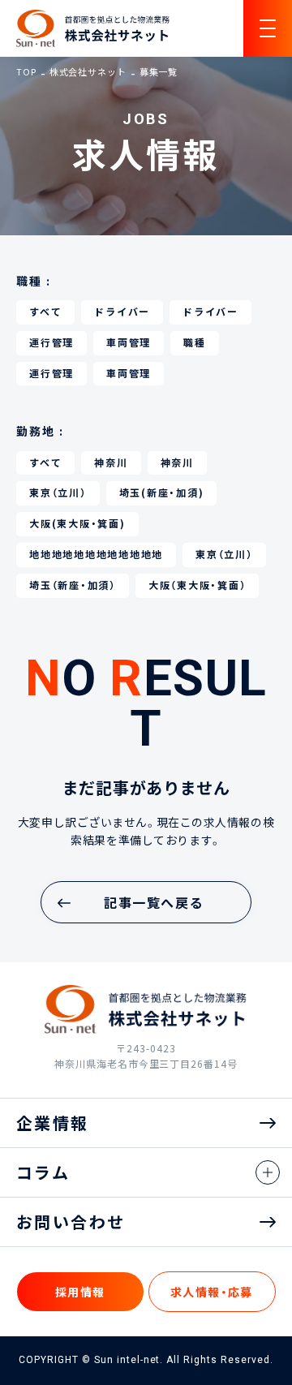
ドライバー (122, 311)
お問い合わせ (70, 1221)
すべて (45, 311)
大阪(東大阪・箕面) (77, 523)
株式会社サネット (88, 72)
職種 (194, 342)
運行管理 (51, 342)
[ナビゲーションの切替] (267, 28)
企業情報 (52, 1122)
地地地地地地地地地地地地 (96, 554)
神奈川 (110, 462)
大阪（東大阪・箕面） (197, 585)
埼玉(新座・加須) (161, 492)
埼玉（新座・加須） (72, 585)
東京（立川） (58, 492)
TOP (26, 72)
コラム (43, 1172)
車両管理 (128, 342)
